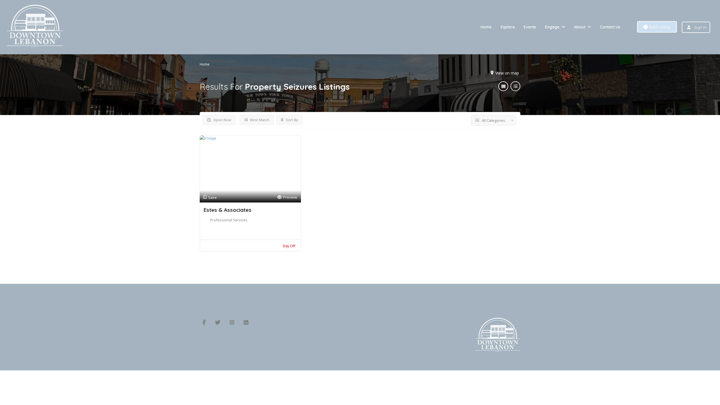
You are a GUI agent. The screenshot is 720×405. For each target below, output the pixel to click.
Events (530, 27)
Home (486, 27)
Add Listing (659, 27)
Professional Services (229, 219)
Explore (508, 27)
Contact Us (610, 27)
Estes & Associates (227, 209)
